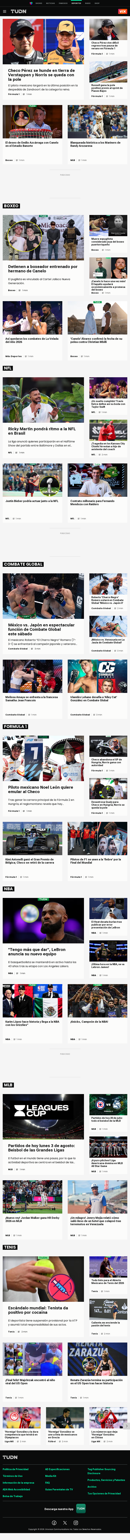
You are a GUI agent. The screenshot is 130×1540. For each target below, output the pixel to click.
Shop (97, 3)
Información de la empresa (18, 1482)
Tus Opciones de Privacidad (104, 1493)
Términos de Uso (13, 1476)
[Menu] (4, 11)
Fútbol (52, 1441)
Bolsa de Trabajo (13, 1496)
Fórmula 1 (14, 94)
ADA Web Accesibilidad (16, 1489)
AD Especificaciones (57, 1469)
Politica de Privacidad (15, 1469)
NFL (10, 452)
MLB (72, 160)
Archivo (92, 1486)
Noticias (50, 3)
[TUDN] (19, 11)
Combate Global (18, 648)
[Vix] (122, 11)
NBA (10, 973)
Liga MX (9, 1441)
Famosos (63, 3)
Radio (88, 3)
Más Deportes (13, 356)
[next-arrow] (126, 1426)
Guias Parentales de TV (59, 1489)
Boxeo (9, 160)
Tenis (11, 1331)
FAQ (47, 1482)
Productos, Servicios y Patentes (106, 1480)
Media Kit (50, 1476)
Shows (39, 3)
